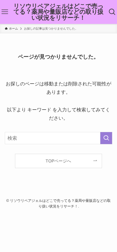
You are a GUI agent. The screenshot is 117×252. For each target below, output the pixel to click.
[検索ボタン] (112, 12)
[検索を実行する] (106, 138)
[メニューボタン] (5, 12)
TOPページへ (58, 161)
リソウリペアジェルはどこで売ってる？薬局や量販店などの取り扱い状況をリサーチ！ (59, 12)
